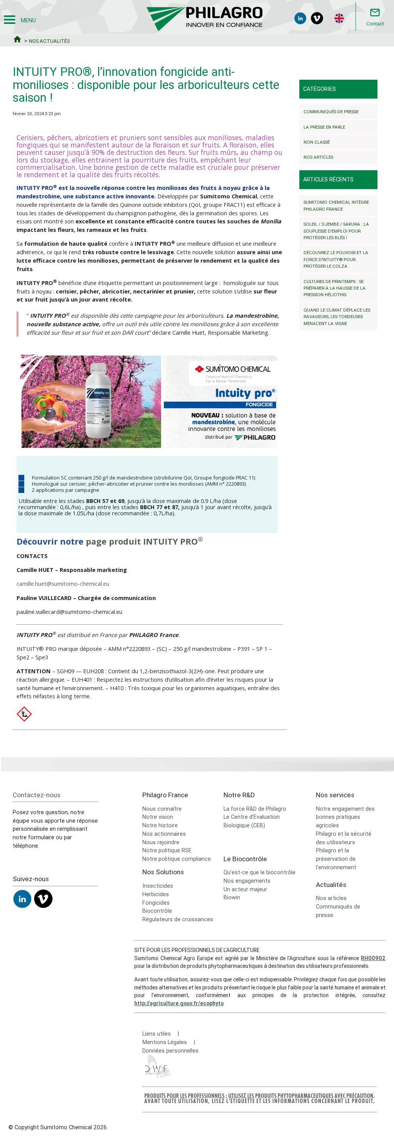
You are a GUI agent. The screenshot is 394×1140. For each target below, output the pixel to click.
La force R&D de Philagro (255, 808)
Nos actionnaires (164, 833)
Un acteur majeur (245, 889)
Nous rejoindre (160, 842)
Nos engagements (247, 880)
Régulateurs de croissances (177, 919)
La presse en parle (324, 127)
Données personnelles (170, 1050)
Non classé (317, 142)
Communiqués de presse (331, 111)
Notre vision (157, 816)
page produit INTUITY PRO (144, 541)
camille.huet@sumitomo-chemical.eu (63, 583)
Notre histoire (160, 825)
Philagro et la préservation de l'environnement (336, 859)
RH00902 (373, 958)
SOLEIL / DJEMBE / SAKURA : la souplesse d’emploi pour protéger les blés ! (336, 230)
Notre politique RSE (167, 850)
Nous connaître (162, 808)
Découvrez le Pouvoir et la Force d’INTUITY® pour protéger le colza (336, 259)
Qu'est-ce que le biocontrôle (260, 872)
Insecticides (157, 885)
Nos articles (318, 157)
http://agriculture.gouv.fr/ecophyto (179, 1003)
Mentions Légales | (168, 1042)
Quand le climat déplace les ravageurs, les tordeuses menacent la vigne (337, 316)
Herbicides (155, 894)
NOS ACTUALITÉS (49, 41)
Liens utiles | (160, 1033)
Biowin (232, 897)
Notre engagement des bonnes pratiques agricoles (345, 817)
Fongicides (156, 902)
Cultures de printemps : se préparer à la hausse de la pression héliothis (335, 288)
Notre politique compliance (176, 858)
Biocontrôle (157, 910)
